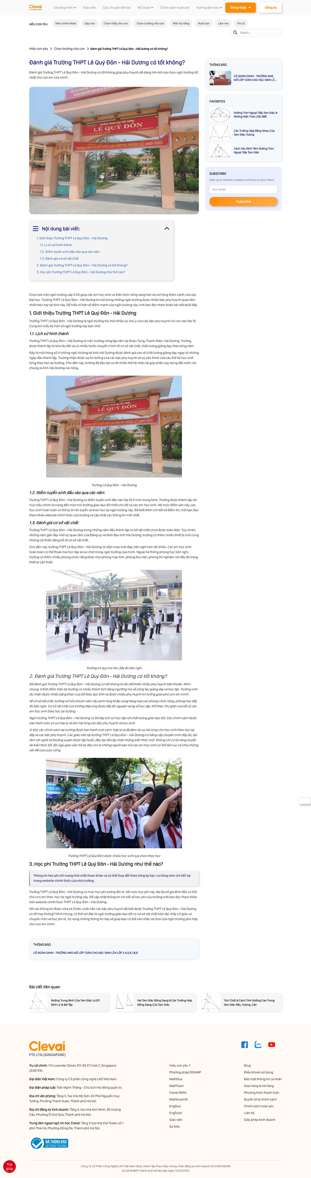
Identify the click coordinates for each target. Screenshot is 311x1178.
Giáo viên (175, 1120)
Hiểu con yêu (38, 49)
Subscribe (243, 201)
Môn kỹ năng (181, 23)
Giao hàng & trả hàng (259, 1086)
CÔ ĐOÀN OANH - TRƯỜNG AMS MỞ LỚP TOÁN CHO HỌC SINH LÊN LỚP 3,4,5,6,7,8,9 (85, 952)
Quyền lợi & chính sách (260, 1099)
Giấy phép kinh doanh (259, 1120)
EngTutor (175, 1113)
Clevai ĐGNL (178, 1093)
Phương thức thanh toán (261, 1093)
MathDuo (175, 1079)
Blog (247, 1065)
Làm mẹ (223, 23)
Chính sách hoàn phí (259, 1106)
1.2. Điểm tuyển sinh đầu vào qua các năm (70, 252)
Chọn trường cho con (150, 23)
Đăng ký (271, 8)
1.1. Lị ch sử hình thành (56, 245)
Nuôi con (203, 23)
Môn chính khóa (65, 23)
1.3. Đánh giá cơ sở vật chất (59, 258)
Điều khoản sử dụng (258, 1072)
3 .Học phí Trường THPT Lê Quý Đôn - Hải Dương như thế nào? (81, 272)
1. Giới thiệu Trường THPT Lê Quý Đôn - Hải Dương (72, 238)
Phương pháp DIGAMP (185, 1072)
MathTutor (176, 1086)
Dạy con (90, 23)
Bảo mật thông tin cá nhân (263, 1079)
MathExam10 (178, 1099)
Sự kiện (174, 1126)
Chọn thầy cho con (116, 23)
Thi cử (241, 23)
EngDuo (175, 1106)
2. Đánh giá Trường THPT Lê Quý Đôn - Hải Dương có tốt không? (82, 265)
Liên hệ (249, 1113)
